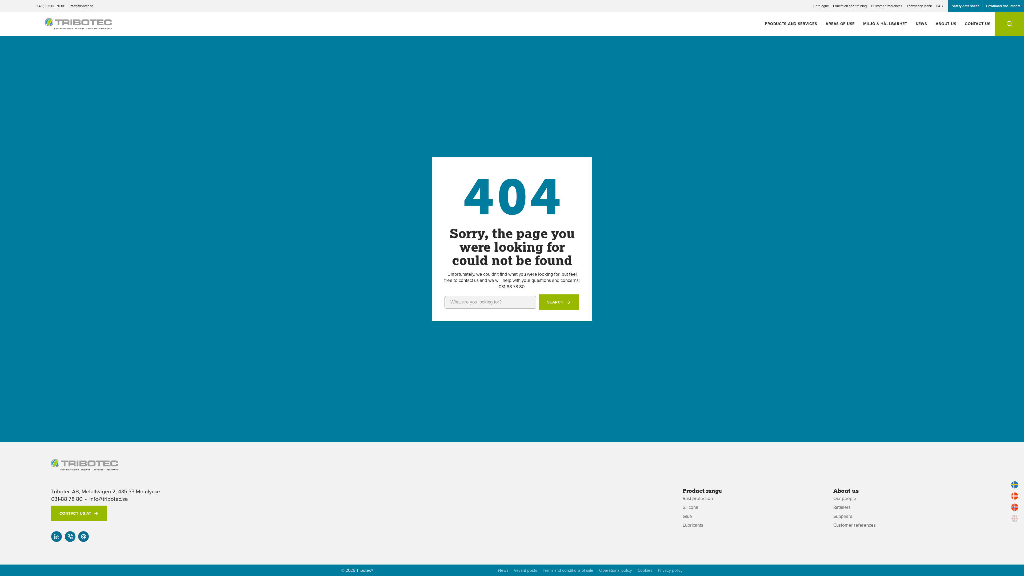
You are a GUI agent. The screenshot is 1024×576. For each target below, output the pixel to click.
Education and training (850, 5)
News (921, 23)
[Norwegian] (1014, 507)
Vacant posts (525, 570)
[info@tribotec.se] (83, 536)
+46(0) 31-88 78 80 (51, 5)
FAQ (939, 5)
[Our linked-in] (56, 536)
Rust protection (698, 498)
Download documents (1003, 6)
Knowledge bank (919, 5)
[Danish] (1014, 496)
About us (946, 23)
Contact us (977, 23)
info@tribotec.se (82, 5)
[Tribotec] (78, 26)
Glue (687, 516)
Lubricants (693, 525)
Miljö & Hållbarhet (885, 23)
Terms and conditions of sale (568, 570)
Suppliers (842, 516)
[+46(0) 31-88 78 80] (70, 536)
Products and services (791, 23)
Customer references (886, 5)
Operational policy (615, 570)
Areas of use (840, 23)
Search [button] (555, 302)
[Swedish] (1014, 485)
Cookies (645, 570)
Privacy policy (670, 570)
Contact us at (75, 513)
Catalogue (821, 5)
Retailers (842, 507)
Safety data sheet (965, 6)
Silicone (690, 507)
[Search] (1009, 24)
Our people (844, 498)
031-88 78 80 (511, 286)
